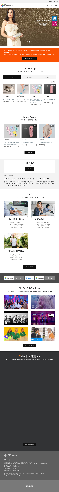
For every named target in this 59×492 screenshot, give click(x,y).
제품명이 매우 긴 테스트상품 (23, 96)
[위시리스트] (11, 101)
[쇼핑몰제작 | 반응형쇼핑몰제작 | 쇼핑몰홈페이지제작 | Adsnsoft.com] (7, 5)
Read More (37, 32)
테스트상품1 (42, 139)
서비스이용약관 (16, 470)
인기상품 (12, 77)
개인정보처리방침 (7, 470)
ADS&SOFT (13, 475)
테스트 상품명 (6, 96)
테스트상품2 (47, 96)
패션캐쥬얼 (29, 77)
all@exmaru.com (11, 465)
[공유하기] (14, 101)
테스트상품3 (33, 96)
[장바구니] (51, 5)
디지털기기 (47, 77)
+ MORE (53, 81)
